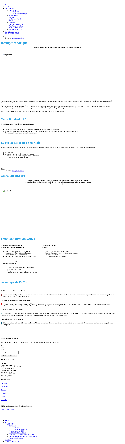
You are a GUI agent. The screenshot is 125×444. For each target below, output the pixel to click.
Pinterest (3, 390)
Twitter (3, 396)
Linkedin (3, 393)
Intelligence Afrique (18, 38)
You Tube (4, 400)
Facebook (4, 383)
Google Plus (4, 386)
